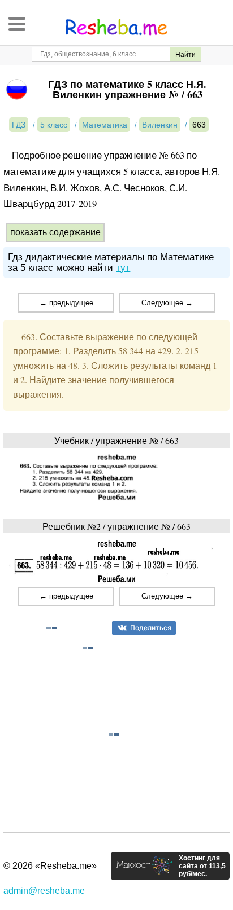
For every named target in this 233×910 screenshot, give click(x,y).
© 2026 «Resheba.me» (50, 866)
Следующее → (167, 302)
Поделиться (150, 627)
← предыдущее (66, 302)
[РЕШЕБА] (116, 27)
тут (123, 267)
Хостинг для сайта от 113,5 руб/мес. (202, 866)
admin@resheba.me (44, 890)
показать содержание (55, 232)
